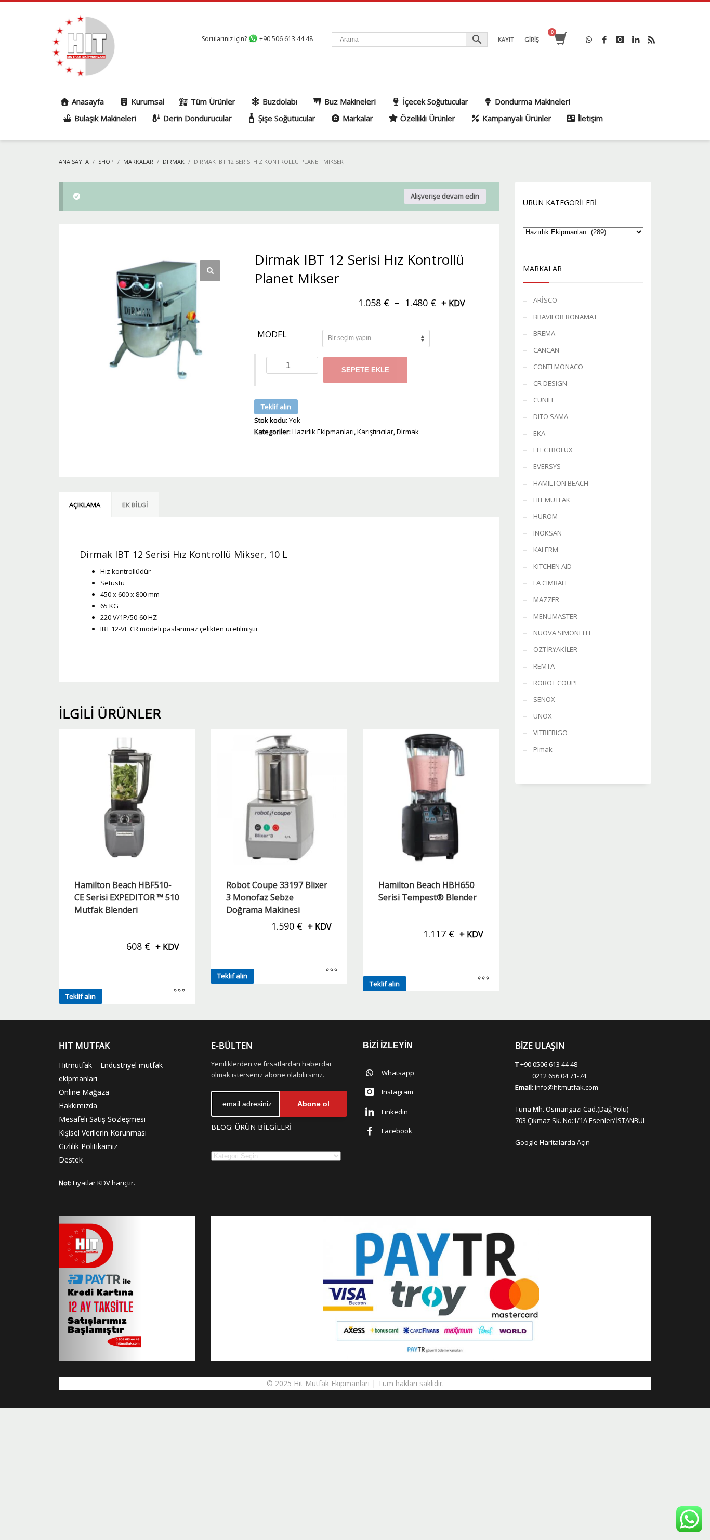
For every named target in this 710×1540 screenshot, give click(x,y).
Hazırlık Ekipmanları (323, 431)
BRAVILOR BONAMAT (565, 316)
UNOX (542, 716)
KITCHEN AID (552, 566)
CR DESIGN (550, 383)
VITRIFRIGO (550, 732)
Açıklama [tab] (84, 505)
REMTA (544, 666)
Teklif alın (276, 406)
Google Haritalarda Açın (552, 1142)
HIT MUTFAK (551, 499)
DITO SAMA (550, 416)
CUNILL (544, 399)
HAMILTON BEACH (560, 483)
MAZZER (546, 599)
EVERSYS (547, 466)
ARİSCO (545, 300)
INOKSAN (547, 533)
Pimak (543, 749)
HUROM (545, 516)
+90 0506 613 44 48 (548, 1064)
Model (272, 335)
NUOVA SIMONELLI (561, 632)
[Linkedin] (635, 39)
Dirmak (408, 431)
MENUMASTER (555, 616)
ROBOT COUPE (556, 682)
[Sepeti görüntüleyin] (560, 39)
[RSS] (651, 39)
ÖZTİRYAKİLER (555, 649)
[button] (210, 270)
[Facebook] (604, 39)
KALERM (545, 549)
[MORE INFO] (179, 991)
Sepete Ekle (365, 370)
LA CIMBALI (550, 583)
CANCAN (546, 350)
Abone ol (313, 1104)
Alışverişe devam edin (445, 196)
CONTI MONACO (558, 366)
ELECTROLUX (553, 449)
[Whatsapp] (589, 39)
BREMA (544, 333)
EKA (539, 433)
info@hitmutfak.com (566, 1087)
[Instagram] (620, 39)
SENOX (544, 699)
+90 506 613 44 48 (285, 38)
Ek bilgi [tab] (135, 505)
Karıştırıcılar (375, 431)
